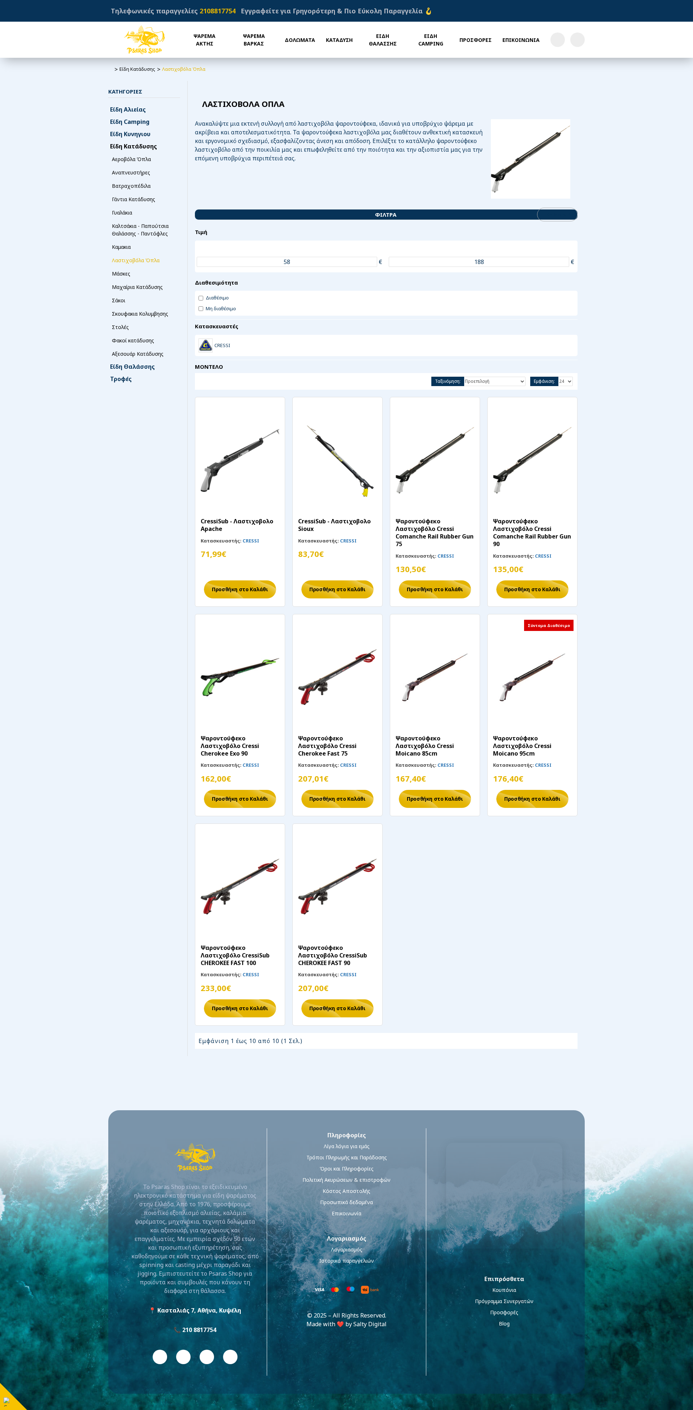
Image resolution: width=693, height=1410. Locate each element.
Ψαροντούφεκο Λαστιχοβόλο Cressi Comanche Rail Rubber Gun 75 (435, 533)
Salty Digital (370, 1324)
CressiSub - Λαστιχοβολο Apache (237, 525)
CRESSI (251, 540)
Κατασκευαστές (216, 326)
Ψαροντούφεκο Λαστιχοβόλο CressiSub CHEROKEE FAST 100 (235, 955)
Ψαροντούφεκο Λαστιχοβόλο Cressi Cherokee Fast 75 (327, 746)
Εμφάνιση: (544, 381)
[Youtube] (207, 1357)
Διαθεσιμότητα (216, 282)
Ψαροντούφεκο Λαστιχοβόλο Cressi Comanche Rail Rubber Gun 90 (532, 533)
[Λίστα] (211, 381)
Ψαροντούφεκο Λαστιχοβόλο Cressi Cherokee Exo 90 (230, 746)
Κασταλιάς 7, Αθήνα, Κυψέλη (199, 1310)
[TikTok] (230, 1357)
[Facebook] (160, 1357)
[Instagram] (183, 1357)
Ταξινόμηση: (448, 381)
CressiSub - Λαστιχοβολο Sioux (334, 525)
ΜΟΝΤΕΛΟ (209, 366)
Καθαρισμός (560, 214)
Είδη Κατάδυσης (137, 69)
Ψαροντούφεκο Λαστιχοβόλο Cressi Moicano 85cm (425, 746)
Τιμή (201, 231)
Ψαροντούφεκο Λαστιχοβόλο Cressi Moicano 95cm (522, 746)
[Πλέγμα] (201, 381)
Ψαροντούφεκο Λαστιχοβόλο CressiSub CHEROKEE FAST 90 (332, 955)
